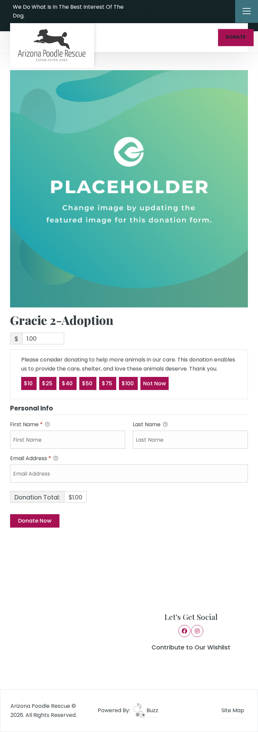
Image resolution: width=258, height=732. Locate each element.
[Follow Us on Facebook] (138, 11)
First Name (26, 424)
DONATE (236, 37)
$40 (68, 383)
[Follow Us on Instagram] (147, 11)
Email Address (30, 458)
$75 (108, 383)
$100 (128, 383)
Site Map (232, 710)
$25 (48, 383)
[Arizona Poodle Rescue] (52, 45)
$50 (88, 383)
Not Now (154, 383)
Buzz (151, 710)
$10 (29, 383)
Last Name (147, 424)
